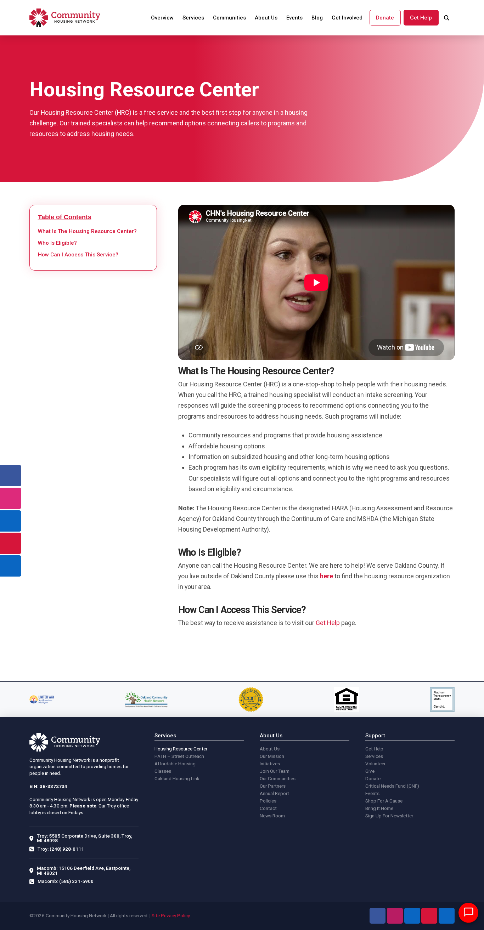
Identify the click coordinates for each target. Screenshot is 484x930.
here (326, 576)
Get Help (328, 622)
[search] (447, 18)
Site (156, 915)
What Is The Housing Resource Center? (87, 231)
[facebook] (10, 475)
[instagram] (10, 498)
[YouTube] (429, 916)
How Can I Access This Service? (78, 255)
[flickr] (10, 566)
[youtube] (10, 543)
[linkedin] (10, 521)
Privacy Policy (175, 915)
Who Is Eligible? (57, 243)
